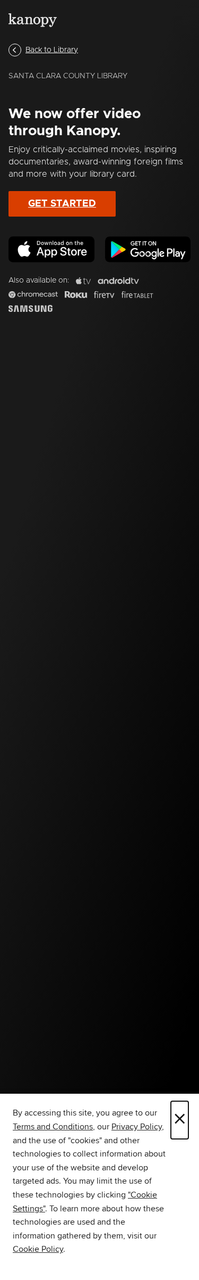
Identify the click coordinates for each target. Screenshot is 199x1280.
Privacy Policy (136, 1126)
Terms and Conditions (53, 1126)
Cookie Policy (38, 1249)
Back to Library (51, 50)
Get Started (62, 204)
